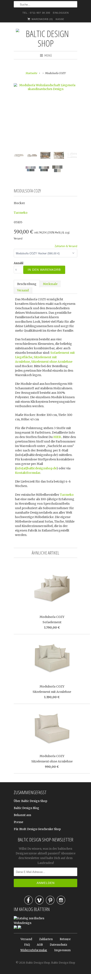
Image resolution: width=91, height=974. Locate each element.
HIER (57, 437)
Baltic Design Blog (26, 808)
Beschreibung (26, 284)
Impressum (62, 950)
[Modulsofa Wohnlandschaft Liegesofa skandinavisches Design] (45, 87)
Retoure (65, 939)
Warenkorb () (42, 19)
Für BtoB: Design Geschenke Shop (37, 829)
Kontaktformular (27, 473)
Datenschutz (58, 945)
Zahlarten (46, 939)
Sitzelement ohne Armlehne (51, 362)
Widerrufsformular (33, 950)
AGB (40, 945)
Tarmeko (21, 213)
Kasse (60, 19)
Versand (23, 290)
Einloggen (61, 12)
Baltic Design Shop (38, 962)
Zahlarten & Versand (66, 246)
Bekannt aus (22, 815)
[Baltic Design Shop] (45, 38)
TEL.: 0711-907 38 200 (36, 12)
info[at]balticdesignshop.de (36, 468)
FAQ (27, 945)
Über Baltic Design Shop (30, 801)
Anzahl (18, 263)
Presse (18, 822)
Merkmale (50, 284)
